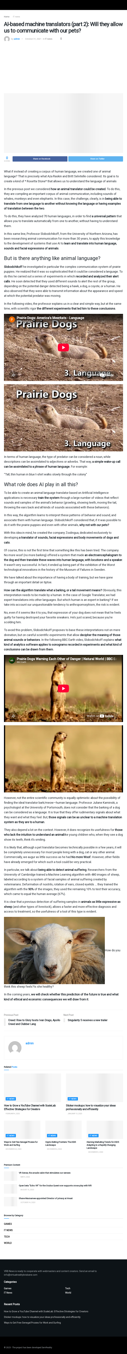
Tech (7, 1236)
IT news (16, 17)
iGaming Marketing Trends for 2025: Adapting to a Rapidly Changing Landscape (103, 1145)
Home (6, 17)
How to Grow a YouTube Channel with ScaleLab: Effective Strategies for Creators (46, 1311)
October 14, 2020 (27, 1202)
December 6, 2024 (54, 1149)
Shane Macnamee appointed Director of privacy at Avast (46, 1198)
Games (8, 1224)
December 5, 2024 (95, 1152)
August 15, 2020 (27, 1190)
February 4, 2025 (12, 1114)
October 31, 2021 (33, 39)
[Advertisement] (63, 67)
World (8, 1243)
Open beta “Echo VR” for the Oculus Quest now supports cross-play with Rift (55, 1185)
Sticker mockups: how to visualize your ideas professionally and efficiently (42, 1317)
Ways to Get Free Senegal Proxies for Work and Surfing (32, 1322)
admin (17, 39)
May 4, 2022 (25, 1177)
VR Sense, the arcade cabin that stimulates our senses (44, 1173)
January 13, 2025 (74, 1114)
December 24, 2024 (13, 1149)
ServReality (47, 1347)
